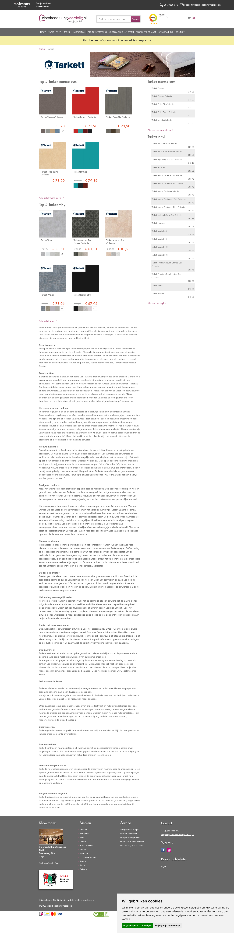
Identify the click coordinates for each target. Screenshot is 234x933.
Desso (83, 841)
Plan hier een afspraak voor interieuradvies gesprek (115, 40)
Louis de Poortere (88, 857)
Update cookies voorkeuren (80, 900)
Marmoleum (79, 32)
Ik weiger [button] (147, 925)
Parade (83, 861)
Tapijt (51, 32)
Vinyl (58, 32)
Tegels (67, 32)
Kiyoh (163, 867)
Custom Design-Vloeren (121, 32)
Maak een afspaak (46, 863)
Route (57, 863)
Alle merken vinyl (156, 303)
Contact (179, 32)
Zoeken (135, 19)
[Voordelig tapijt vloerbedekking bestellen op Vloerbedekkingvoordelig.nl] (62, 22)
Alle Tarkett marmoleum (50, 197)
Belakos (83, 869)
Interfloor (84, 853)
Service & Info (166, 32)
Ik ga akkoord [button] (130, 925)
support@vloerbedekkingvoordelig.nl (177, 834)
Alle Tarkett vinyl (46, 320)
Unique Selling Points (130, 837)
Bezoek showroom (128, 833)
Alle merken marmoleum (159, 129)
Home (43, 32)
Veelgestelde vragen (129, 829)
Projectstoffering (97, 32)
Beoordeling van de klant (131, 845)
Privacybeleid (45, 900)
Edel (82, 837)
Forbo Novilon (86, 845)
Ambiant (83, 829)
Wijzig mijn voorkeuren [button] (168, 925)
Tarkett (83, 865)
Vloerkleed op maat (146, 32)
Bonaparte (84, 833)
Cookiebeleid (59, 900)
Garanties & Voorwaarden (132, 841)
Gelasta (83, 849)
